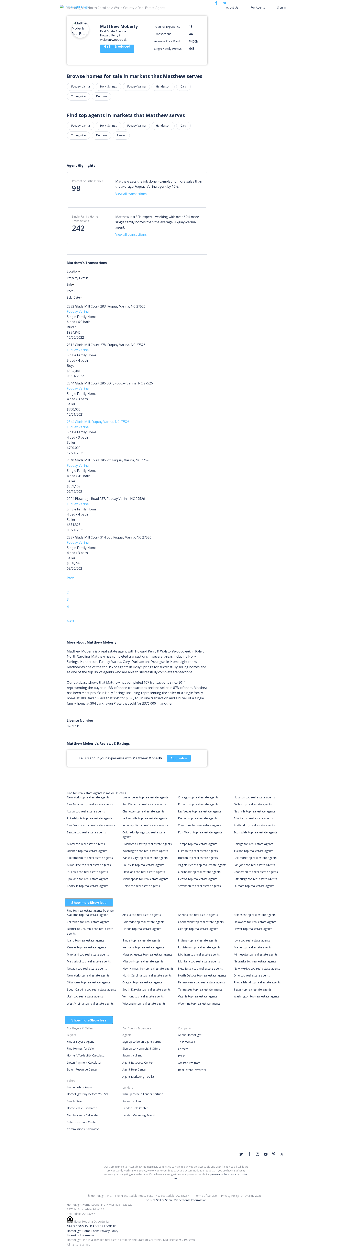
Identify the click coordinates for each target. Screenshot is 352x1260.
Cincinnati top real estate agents (199, 872)
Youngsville (78, 96)
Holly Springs (108, 86)
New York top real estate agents (88, 797)
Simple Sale (74, 1101)
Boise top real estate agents (141, 886)
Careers (183, 1049)
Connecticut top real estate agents (201, 922)
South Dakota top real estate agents (146, 989)
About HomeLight (189, 1035)
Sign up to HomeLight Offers (141, 1048)
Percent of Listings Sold (87, 181)
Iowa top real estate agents (252, 940)
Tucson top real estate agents (253, 851)
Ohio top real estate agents (252, 975)
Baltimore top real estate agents (255, 858)
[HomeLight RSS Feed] (282, 1154)
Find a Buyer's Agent (80, 1041)
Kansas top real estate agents (86, 947)
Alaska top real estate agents (141, 915)
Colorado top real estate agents (143, 922)
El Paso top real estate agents (198, 851)
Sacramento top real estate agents (90, 858)
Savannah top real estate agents (199, 886)
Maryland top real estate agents (88, 954)
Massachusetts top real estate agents (147, 954)
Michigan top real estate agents (199, 954)
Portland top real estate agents (254, 825)
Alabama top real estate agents (87, 915)
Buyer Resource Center (82, 1069)
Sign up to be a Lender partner (142, 1094)
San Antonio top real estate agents (90, 804)
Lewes (121, 135)
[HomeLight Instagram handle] (257, 1154)
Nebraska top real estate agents (255, 961)
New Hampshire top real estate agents (148, 968)
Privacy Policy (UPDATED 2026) (242, 1196)
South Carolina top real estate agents (91, 989)
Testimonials (186, 1042)
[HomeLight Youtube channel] (265, 1154)
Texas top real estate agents (253, 989)
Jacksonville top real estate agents (144, 818)
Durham (101, 96)
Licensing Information (81, 1235)
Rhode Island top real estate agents (257, 982)
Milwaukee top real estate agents (89, 865)
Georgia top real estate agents (198, 929)
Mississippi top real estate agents (89, 961)
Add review (178, 758)
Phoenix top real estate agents (198, 804)
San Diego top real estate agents (144, 804)
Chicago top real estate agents (198, 797)
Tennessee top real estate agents (200, 989)
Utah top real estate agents (85, 996)
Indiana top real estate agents (198, 940)
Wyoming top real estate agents (199, 1003)
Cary (183, 86)
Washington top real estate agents (145, 851)
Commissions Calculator (83, 1129)
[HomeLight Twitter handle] (241, 1154)
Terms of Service (205, 1196)
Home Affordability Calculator (86, 1055)
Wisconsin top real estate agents (144, 1003)
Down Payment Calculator (84, 1062)
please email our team (223, 1174)
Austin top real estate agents (86, 811)
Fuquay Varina (136, 86)
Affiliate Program (189, 1063)
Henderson (163, 86)
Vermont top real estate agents (143, 996)
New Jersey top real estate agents (200, 968)
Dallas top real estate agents (253, 804)
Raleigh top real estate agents (253, 844)
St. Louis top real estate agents (87, 872)
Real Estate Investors (192, 1070)
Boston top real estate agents (198, 858)
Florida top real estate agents (141, 929)
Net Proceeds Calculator (83, 1115)
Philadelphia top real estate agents (89, 818)
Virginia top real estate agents (197, 996)
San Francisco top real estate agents (91, 825)
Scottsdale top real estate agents (255, 832)
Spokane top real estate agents (87, 879)
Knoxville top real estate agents (87, 886)
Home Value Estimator (82, 1108)
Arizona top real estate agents (198, 915)
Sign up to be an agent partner (142, 1041)
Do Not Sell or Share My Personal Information (176, 1200)
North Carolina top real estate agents (147, 975)
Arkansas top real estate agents (255, 915)
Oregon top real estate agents (142, 982)
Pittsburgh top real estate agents (255, 879)
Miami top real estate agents (86, 844)
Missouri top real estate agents (143, 961)
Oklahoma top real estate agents (88, 982)
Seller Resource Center (82, 1122)
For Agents (258, 7)
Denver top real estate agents (198, 818)
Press (181, 1056)
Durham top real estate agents (254, 886)
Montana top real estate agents (199, 961)
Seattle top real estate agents (86, 832)
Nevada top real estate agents (87, 968)
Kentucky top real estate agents (143, 947)
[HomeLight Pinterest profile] (274, 1154)
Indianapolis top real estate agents (145, 825)
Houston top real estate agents (254, 797)
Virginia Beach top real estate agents (202, 865)
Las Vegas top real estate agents (199, 811)
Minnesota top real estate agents (256, 954)
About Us (232, 7)
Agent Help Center (134, 1069)
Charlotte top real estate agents (143, 811)
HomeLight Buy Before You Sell (88, 1094)
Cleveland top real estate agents (143, 872)
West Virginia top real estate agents (90, 1003)
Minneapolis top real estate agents (145, 879)
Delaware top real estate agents (255, 922)
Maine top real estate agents (253, 947)
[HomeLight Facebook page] (249, 1154)
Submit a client (132, 1055)
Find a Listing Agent (80, 1087)
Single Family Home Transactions (85, 219)
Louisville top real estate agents (143, 865)
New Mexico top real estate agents (257, 968)
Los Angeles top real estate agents (145, 797)
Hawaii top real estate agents (253, 929)
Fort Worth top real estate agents (200, 832)
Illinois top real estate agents (141, 940)
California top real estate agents (88, 922)
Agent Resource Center (137, 1062)
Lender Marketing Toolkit (139, 1115)
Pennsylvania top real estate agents (201, 982)
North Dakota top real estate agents (202, 975)
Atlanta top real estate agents (253, 818)
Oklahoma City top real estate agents (147, 844)
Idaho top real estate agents (85, 940)
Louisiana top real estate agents (199, 947)
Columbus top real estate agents (199, 825)
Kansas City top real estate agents (145, 858)
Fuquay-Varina (80, 86)
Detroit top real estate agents (197, 879)
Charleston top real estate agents (256, 872)
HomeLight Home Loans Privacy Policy (92, 1231)
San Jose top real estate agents (254, 865)
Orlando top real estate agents (87, 851)
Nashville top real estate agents (254, 811)
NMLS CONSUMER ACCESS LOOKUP (91, 1226)
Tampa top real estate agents (197, 844)
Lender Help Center (135, 1108)
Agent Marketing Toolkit (138, 1076)
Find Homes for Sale (80, 1048)
